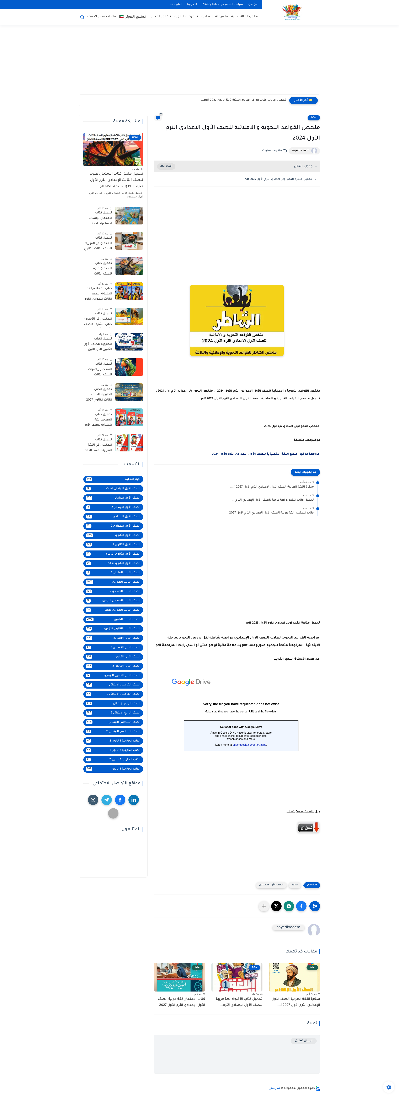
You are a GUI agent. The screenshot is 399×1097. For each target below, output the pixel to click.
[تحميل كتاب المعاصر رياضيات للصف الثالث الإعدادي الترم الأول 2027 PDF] (129, 367)
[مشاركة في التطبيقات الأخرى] (264, 906)
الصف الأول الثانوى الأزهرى (113, 554)
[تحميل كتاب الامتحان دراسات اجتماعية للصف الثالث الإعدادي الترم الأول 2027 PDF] (129, 215)
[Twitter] (113, 813)
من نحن (252, 4)
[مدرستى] (292, 12)
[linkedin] (133, 800)
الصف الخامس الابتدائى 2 (113, 694)
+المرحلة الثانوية (186, 16)
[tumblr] (93, 800)
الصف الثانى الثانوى (113, 656)
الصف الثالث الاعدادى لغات (113, 610)
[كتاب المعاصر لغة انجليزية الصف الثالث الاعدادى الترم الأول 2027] (129, 291)
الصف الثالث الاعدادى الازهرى (113, 600)
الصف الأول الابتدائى (113, 498)
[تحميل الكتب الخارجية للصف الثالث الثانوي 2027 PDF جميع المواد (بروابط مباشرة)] (129, 392)
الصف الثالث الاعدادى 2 (113, 591)
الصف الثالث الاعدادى (113, 582)
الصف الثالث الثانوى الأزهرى (113, 628)
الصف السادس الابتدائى (113, 722)
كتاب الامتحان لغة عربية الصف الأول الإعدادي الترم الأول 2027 (271, 513)
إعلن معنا (176, 4)
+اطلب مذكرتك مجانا (101, 16)
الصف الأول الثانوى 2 (113, 544)
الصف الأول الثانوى (113, 535)
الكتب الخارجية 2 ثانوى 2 (113, 759)
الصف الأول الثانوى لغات (113, 563)
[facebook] (120, 800)
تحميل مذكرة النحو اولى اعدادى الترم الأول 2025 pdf (278, 179)
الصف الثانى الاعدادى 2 (113, 647)
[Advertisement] (199, 62)
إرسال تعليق (304, 1040)
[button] (301, 906)
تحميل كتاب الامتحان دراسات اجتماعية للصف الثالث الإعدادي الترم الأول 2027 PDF (98, 219)
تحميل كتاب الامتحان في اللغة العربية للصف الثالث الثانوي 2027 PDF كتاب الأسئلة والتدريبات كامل (98, 446)
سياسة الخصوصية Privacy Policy (222, 4)
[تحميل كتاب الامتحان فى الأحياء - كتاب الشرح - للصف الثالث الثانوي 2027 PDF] (129, 316)
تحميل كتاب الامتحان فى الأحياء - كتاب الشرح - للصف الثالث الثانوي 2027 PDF (98, 320)
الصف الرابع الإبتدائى (113, 703)
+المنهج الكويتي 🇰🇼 (133, 17)
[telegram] (106, 800)
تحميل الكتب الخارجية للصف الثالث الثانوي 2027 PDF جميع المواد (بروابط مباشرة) (99, 395)
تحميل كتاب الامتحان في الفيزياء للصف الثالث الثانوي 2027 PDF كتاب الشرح (98, 244)
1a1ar (314, 117)
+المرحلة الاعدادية (215, 16)
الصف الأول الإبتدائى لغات (113, 488)
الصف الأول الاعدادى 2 (113, 526)
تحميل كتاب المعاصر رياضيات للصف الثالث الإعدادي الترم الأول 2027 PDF (99, 370)
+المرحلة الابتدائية (244, 16)
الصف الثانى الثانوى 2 (113, 666)
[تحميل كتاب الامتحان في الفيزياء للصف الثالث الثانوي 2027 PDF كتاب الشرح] (129, 241)
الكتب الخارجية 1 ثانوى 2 (113, 741)
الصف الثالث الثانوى (113, 619)
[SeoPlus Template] (317, 1088)
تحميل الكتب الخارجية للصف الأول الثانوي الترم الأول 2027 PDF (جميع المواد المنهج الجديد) (98, 345)
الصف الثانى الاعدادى (113, 638)
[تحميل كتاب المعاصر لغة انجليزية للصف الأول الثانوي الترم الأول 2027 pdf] (129, 417)
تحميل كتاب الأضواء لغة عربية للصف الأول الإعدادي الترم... (273, 500)
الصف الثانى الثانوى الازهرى (113, 675)
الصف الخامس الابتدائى (113, 684)
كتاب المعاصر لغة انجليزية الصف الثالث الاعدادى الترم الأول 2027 (98, 294)
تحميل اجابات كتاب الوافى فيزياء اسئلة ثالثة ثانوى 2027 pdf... (243, 100)
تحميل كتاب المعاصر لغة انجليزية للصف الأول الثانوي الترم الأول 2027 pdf (98, 420)
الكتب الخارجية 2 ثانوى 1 (113, 750)
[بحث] (82, 17)
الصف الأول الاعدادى (271, 885)
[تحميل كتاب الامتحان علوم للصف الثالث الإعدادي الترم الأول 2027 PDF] (129, 266)
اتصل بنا (192, 4)
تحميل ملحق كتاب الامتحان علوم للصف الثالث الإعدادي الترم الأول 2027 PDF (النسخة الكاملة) (116, 180)
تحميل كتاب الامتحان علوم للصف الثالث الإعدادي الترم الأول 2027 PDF (99, 269)
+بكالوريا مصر (161, 16)
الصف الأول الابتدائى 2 (114, 507)
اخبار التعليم (113, 479)
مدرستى (274, 1088)
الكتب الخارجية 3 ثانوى (113, 769)
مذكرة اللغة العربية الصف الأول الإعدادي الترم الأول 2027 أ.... (272, 487)
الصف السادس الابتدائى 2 (113, 731)
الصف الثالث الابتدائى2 (114, 572)
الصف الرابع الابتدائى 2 (113, 713)
